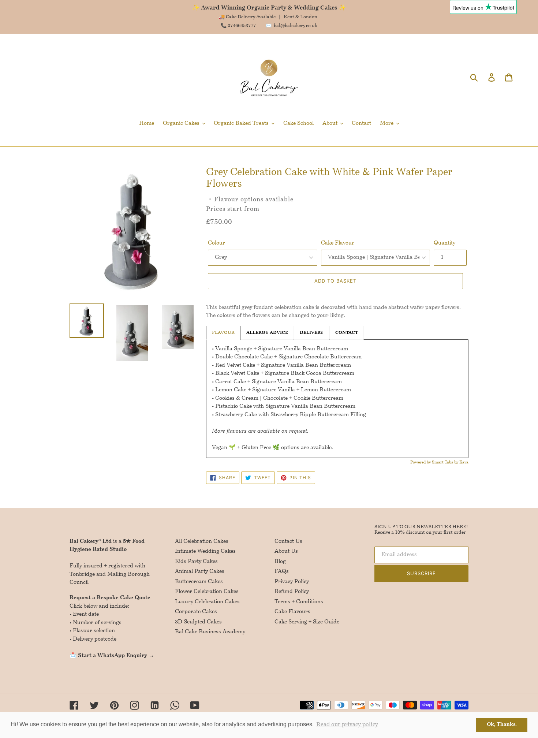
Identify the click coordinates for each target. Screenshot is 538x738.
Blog (280, 561)
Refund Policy (291, 591)
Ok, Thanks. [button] (502, 724)
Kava (463, 463)
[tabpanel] (337, 398)
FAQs (281, 571)
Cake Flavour (337, 243)
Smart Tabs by (445, 463)
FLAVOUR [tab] (223, 333)
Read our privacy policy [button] (347, 725)
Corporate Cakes (196, 612)
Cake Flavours (292, 612)
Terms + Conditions (298, 602)
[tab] (346, 333)
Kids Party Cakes (196, 561)
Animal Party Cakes (199, 571)
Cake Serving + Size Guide (306, 622)
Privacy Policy (291, 582)
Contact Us (288, 541)
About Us (286, 551)
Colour (216, 243)
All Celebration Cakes (201, 541)
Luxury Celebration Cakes (207, 602)
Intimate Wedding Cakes (205, 551)
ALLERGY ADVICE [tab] (267, 333)
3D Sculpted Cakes (198, 622)
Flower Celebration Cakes (207, 591)
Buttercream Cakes (199, 582)
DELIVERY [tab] (312, 333)
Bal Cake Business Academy (210, 632)
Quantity (444, 243)
